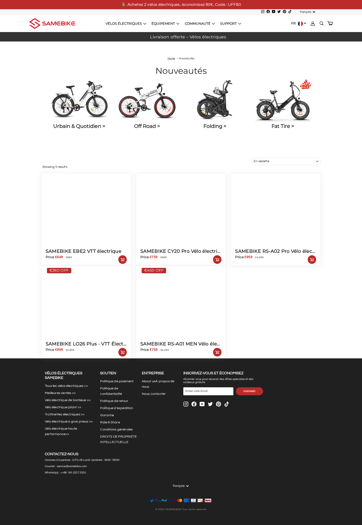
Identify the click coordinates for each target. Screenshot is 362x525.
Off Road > (147, 126)
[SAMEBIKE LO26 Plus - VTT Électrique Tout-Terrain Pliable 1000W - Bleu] (81, 336)
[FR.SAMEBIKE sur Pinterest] (218, 404)
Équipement (163, 24)
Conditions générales (116, 429)
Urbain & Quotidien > (79, 126)
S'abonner (249, 391)
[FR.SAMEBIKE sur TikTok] (226, 404)
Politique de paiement (116, 381)
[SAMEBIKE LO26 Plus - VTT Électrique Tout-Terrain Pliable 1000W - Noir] (48, 336)
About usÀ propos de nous (158, 384)
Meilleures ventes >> (60, 393)
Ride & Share (110, 422)
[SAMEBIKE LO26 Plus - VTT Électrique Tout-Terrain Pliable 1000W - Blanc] (59, 336)
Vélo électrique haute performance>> (61, 431)
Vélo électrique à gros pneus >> (69, 421)
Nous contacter (154, 393)
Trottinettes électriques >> (65, 414)
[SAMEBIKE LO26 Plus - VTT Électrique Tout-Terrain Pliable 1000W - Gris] (70, 336)
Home (171, 58)
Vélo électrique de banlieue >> (68, 400)
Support (229, 24)
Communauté (198, 24)
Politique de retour (114, 401)
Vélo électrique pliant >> (63, 407)
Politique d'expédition (116, 408)
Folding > (214, 126)
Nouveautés (186, 58)
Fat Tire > (283, 126)
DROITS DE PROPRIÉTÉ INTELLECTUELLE (118, 439)
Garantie (107, 415)
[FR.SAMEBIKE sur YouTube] (202, 404)
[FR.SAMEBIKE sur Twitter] (210, 404)
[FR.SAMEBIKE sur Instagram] (185, 404)
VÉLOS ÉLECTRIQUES (124, 24)
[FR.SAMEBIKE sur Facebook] (194, 404)
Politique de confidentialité (111, 391)
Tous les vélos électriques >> (66, 386)
